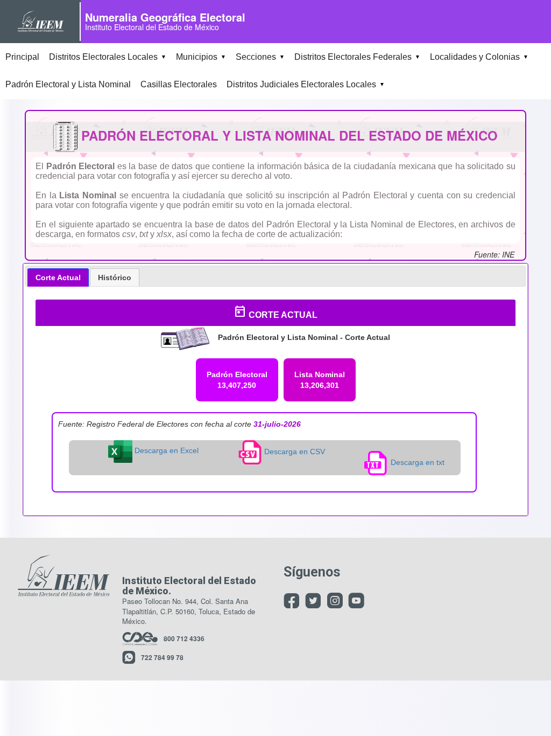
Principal (22, 56)
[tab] (58, 277)
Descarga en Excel (165, 450)
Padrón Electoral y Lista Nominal (68, 84)
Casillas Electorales (178, 84)
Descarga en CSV (293, 451)
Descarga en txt (416, 462)
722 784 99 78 (162, 657)
